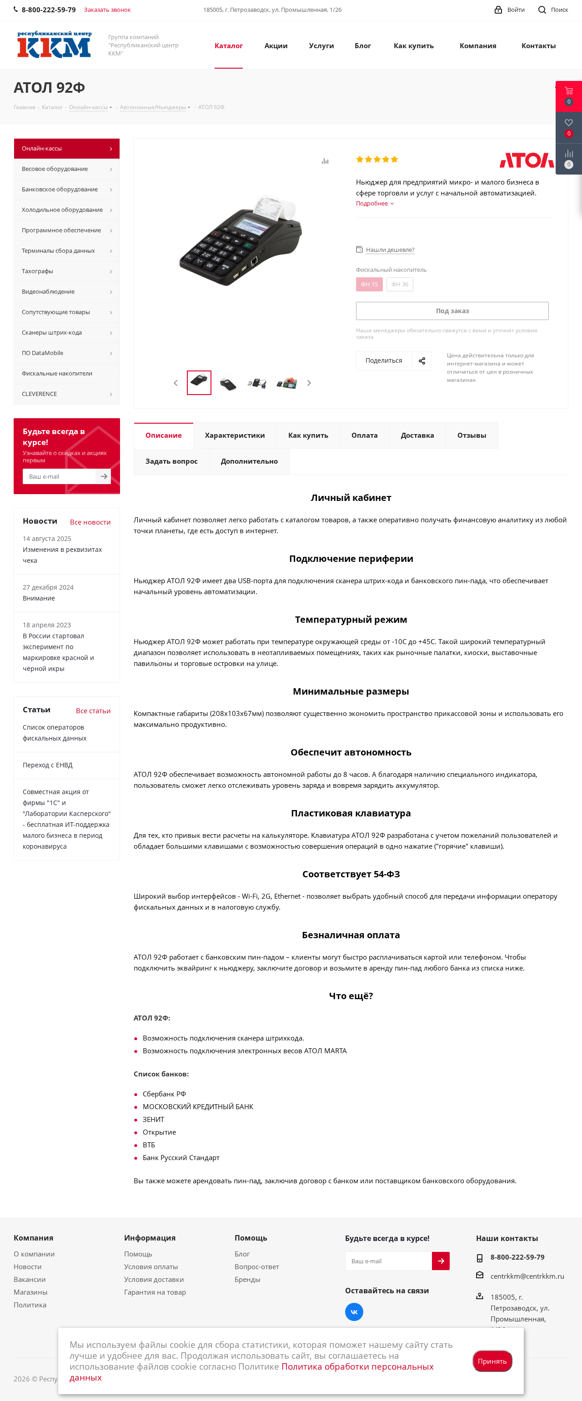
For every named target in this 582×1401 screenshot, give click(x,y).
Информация (150, 1238)
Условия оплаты (151, 1266)
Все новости (90, 521)
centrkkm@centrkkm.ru (527, 1276)
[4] (386, 159)
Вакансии (30, 1279)
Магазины (31, 1291)
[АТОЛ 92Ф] (243, 265)
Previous (176, 383)
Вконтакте (354, 1312)
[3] (377, 159)
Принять (492, 1361)
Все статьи (93, 710)
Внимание (39, 598)
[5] (395, 159)
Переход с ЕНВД (48, 765)
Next (309, 383)
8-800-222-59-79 (518, 1256)
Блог (242, 1253)
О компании (34, 1253)
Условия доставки (154, 1279)
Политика (30, 1304)
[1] (360, 159)
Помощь (138, 1253)
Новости (28, 1266)
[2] (369, 159)
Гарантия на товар (155, 1291)
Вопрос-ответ (257, 1266)
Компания (33, 1238)
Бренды (248, 1279)
